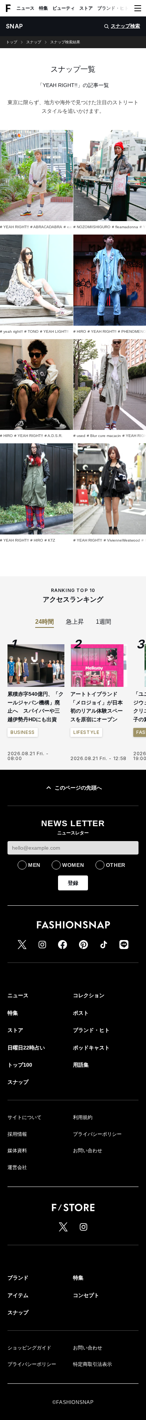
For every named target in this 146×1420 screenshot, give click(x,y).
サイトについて (24, 1117)
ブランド (17, 1278)
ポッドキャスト (91, 1048)
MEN (34, 865)
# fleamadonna (125, 227)
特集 (43, 8)
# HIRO (79, 331)
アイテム (17, 1295)
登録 (73, 883)
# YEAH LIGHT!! (54, 331)
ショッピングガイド (29, 1348)
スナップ (33, 42)
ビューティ (63, 8)
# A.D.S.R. (54, 436)
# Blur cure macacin (104, 436)
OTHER (116, 865)
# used (79, 436)
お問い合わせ (87, 1150)
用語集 (81, 1065)
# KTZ (50, 540)
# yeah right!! (11, 331)
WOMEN (73, 865)
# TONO (31, 331)
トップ (11, 42)
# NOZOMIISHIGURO (91, 227)
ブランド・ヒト (113, 8)
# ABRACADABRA (46, 227)
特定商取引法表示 (92, 1364)
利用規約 (82, 1117)
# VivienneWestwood (122, 540)
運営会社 (17, 1167)
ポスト (81, 1013)
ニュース (25, 8)
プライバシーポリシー (97, 1134)
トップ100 (19, 1065)
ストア (86, 8)
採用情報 (17, 1134)
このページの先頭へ (78, 788)
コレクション (88, 995)
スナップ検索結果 (65, 42)
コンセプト (86, 1295)
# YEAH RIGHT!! (14, 227)
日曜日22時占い (26, 1048)
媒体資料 (17, 1150)
